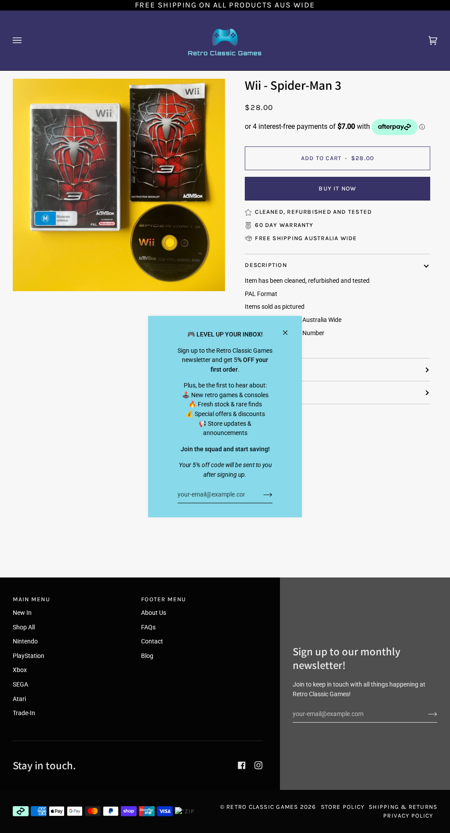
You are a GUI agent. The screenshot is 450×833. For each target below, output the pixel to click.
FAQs (148, 627)
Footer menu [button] (163, 599)
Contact (152, 641)
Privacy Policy (408, 815)
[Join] (260, 494)
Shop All (24, 627)
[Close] (289, 329)
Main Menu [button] (31, 599)
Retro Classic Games (262, 807)
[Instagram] (258, 765)
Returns (259, 392)
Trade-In (24, 713)
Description (266, 265)
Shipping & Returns (403, 807)
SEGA (20, 684)
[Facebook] (242, 765)
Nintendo (25, 641)
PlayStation (28, 656)
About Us (153, 613)
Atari (19, 699)
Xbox (20, 670)
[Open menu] (26, 40)
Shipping (260, 369)
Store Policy (343, 807)
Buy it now (337, 188)
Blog (147, 656)
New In (22, 613)
